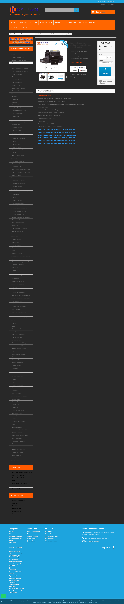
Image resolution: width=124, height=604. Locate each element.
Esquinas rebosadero (17, 113)
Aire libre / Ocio (15, 273)
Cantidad (101, 54)
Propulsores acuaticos (18, 276)
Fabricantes (16, 468)
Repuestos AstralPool (17, 376)
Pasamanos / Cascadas (18, 138)
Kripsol (14, 290)
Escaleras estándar (17, 127)
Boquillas (14, 102)
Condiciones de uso (18, 506)
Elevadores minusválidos (18, 150)
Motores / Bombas (17, 432)
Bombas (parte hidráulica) (19, 343)
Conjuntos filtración (17, 79)
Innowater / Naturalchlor (18, 421)
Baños (14, 326)
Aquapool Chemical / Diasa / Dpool (22, 472)
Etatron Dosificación (18, 488)
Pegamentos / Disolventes (19, 306)
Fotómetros (15, 225)
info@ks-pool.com (94, 541)
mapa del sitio (110, 4)
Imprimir (75, 77)
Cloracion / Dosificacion (18, 354)
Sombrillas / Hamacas (18, 281)
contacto (103, 4)
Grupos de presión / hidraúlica (19, 430)
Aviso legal (15, 503)
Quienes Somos (16, 511)
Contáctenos (110, 1)
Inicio (13, 22)
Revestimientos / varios (18, 155)
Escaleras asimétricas (18, 133)
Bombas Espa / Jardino (18, 478)
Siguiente (66, 77)
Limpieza (59, 22)
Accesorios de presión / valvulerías (20, 298)
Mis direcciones (49, 538)
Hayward (14, 416)
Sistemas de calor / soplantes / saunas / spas (19, 235)
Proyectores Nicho (17, 164)
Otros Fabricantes (17, 427)
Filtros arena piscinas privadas (20, 68)
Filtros (33, 22)
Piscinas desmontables (17, 284)
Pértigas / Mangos (17, 200)
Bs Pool (14, 418)
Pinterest (83, 70)
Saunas (14, 250)
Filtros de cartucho (17, 74)
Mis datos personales (51, 541)
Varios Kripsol (15, 374)
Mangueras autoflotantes (18, 203)
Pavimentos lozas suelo (18, 334)
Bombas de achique (17, 452)
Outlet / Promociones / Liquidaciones (17, 459)
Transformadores (16, 175)
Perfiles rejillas (16, 116)
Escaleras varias (16, 136)
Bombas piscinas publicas (19, 60)
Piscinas (14, 287)
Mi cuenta (49, 529)
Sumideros (15, 99)
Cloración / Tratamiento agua (80, 22)
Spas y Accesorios (17, 253)
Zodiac (14, 424)
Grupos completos (17, 444)
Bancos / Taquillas (17, 337)
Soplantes (14, 248)
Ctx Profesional (16, 486)
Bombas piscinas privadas (19, 57)
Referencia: (73, 51)
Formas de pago (16, 508)
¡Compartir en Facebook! (79, 74)
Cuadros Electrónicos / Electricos (21, 172)
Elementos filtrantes (17, 91)
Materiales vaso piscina (17, 93)
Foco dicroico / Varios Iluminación (21, 169)
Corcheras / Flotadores (18, 264)
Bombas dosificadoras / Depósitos (21, 217)
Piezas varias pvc (17, 301)
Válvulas (14, 304)
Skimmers (15, 96)
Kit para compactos (17, 85)
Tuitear (74, 67)
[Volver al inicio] (11, 34)
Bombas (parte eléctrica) (18, 345)
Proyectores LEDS (17, 166)
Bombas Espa (16, 399)
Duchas (14, 141)
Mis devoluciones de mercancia (54, 534)
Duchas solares (16, 144)
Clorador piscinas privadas (19, 211)
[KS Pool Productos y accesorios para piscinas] (25, 11)
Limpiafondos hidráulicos (18, 183)
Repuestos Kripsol (19, 27)
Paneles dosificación (17, 220)
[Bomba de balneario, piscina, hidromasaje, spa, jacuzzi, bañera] (43, 77)
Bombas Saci (15, 404)
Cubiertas (14, 152)
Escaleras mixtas (16, 130)
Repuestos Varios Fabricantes (19, 396)
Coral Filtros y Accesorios (19, 483)
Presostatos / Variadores (18, 441)
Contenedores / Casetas (18, 88)
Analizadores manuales (18, 222)
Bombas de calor (16, 239)
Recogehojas (15, 194)
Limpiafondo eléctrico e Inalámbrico (17, 188)
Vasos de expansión (17, 438)
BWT (13, 480)
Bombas (23, 22)
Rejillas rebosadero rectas (19, 107)
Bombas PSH (15, 402)
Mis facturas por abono (51, 536)
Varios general (16, 309)
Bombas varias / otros (18, 63)
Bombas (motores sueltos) (19, 348)
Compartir (82, 67)
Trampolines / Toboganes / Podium (21, 262)
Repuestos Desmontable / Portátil (21, 295)
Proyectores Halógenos (18, 161)
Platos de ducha (16, 147)
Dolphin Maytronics (17, 413)
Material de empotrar (17, 362)
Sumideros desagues (17, 331)
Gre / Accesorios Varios (18, 292)
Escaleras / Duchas (17, 357)
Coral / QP (15, 407)
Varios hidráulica (16, 455)
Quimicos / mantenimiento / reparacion (18, 314)
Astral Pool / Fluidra (18, 475)
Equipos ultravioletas (17, 231)
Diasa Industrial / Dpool (18, 410)
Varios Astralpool (16, 393)
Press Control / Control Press (20, 435)
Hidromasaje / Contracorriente (20, 119)
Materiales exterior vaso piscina (19, 122)
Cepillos (14, 197)
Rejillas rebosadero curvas (19, 110)
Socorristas (15, 267)
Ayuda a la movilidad (17, 329)
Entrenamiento (16, 270)
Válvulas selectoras (17, 82)
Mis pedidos (48, 531)
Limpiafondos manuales (18, 180)
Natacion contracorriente (18, 371)
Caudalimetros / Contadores (19, 228)
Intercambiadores (16, 245)
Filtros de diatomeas (17, 77)
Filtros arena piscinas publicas (20, 71)
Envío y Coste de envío (18, 500)
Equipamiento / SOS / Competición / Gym (20, 258)
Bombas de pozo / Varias (18, 449)
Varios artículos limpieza (18, 206)
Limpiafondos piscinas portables (20, 192)
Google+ (74, 70)
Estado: (72, 53)
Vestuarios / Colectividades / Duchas (19, 319)
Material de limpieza (17, 359)
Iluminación (46, 22)
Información (17, 496)
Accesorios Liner (16, 105)
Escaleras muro (16, 124)
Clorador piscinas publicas (19, 214)
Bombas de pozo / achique (18, 446)
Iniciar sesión (101, 1)
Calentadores (15, 242)
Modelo (101, 60)
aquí (96, 602)
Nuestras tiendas (17, 514)
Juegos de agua (16, 278)
